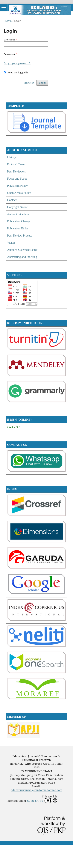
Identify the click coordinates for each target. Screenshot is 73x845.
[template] (36, 132)
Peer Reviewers (16, 171)
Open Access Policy (19, 192)
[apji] (23, 736)
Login (42, 82)
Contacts (12, 200)
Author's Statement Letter (22, 249)
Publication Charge (18, 221)
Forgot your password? (17, 63)
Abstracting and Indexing (22, 256)
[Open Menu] (3, 7)
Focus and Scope (17, 178)
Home (8, 20)
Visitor (11, 242)
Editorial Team (16, 164)
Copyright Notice (17, 207)
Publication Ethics (17, 228)
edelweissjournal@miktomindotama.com (36, 790)
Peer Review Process (19, 235)
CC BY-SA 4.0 (35, 800)
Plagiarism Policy (17, 185)
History (11, 157)
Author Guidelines (18, 214)
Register (29, 82)
